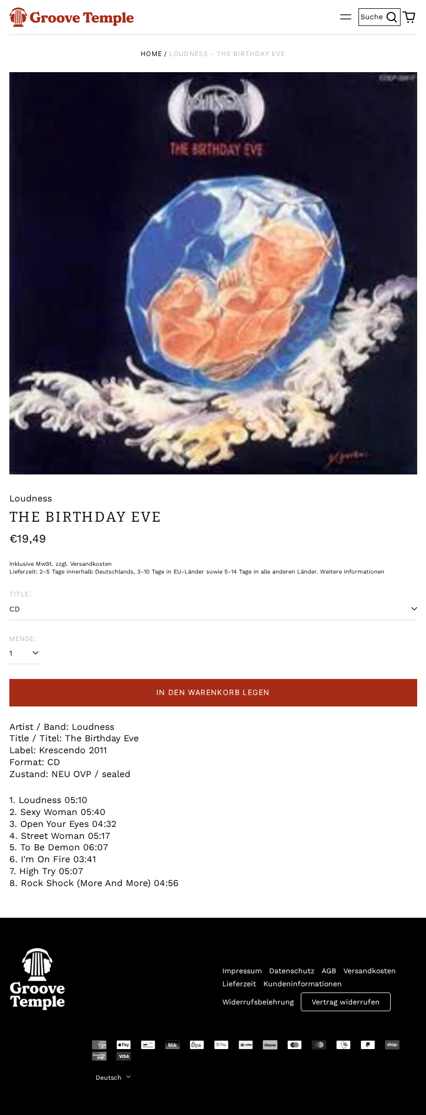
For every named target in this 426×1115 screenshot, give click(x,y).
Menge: (23, 639)
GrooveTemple (31, 1052)
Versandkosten (369, 971)
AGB (329, 971)
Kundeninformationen (302, 984)
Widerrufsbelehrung (258, 1002)
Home (151, 54)
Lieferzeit (239, 984)
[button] (409, 17)
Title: (20, 594)
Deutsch (110, 1077)
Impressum (242, 971)
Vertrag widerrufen (346, 1002)
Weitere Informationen (352, 571)
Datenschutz (291, 971)
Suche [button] (381, 16)
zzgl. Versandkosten (84, 564)
